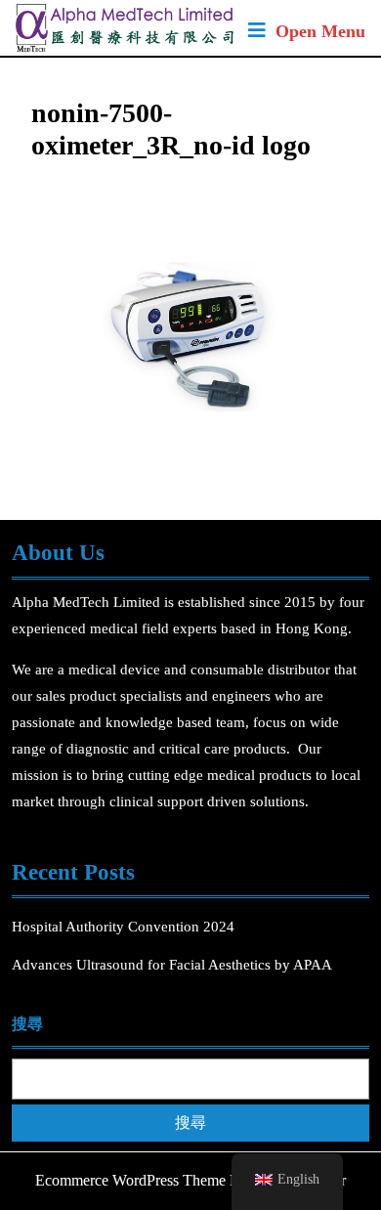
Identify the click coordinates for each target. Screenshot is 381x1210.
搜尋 (27, 1024)
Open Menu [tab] (320, 33)
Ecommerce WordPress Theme (130, 1180)
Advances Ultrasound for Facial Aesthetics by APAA (172, 964)
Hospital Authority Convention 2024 (125, 926)
